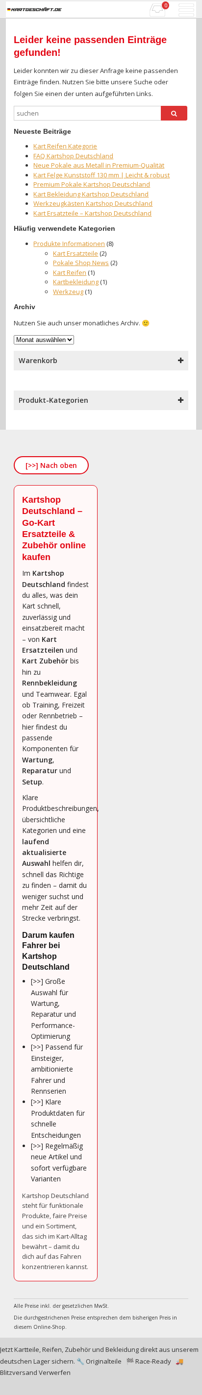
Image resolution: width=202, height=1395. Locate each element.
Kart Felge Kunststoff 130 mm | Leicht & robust (101, 175)
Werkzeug (68, 291)
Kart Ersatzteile (75, 253)
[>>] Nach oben (51, 465)
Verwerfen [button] (55, 1372)
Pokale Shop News (81, 262)
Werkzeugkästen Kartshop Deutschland (92, 203)
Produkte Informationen (69, 243)
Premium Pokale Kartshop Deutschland (91, 184)
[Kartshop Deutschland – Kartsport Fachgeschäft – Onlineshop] (34, 9)
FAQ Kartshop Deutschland (73, 155)
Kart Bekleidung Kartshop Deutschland (91, 194)
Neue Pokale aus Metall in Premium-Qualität (98, 165)
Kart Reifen (69, 272)
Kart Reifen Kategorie (65, 146)
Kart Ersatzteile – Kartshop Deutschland (92, 213)
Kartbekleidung (76, 281)
